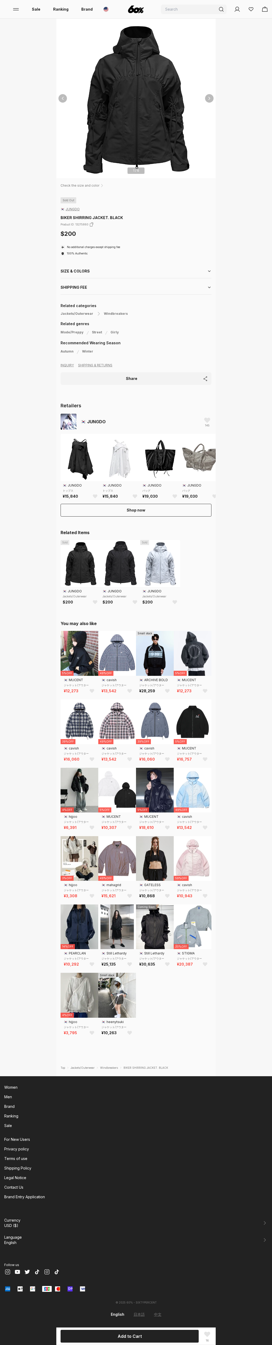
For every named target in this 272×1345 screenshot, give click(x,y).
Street (97, 332)
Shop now (136, 510)
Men (8, 1097)
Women (11, 1087)
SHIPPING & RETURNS (95, 365)
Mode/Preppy (72, 332)
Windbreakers (116, 314)
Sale (36, 9)
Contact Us (13, 1187)
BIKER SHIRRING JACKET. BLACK (146, 1067)
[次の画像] (209, 98)
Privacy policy (16, 1149)
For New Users (17, 1139)
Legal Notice (15, 1177)
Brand (87, 9)
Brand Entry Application (24, 1197)
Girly (114, 332)
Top (63, 1067)
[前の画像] (62, 98)
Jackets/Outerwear (77, 314)
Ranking (61, 9)
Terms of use (15, 1158)
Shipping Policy (17, 1168)
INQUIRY (67, 365)
